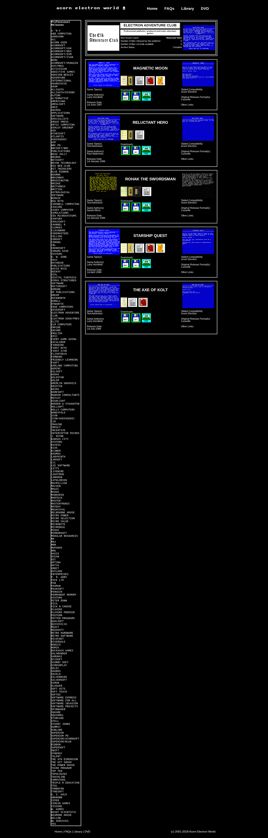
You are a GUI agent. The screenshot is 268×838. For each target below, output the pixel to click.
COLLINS (56, 236)
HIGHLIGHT (58, 401)
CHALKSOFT (58, 221)
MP (52, 539)
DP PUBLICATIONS (63, 292)
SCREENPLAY (59, 665)
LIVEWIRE (57, 471)
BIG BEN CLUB (60, 166)
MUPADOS (56, 547)
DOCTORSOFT (59, 286)
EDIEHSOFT (58, 309)
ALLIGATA (57, 89)
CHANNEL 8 (58, 224)
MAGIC (55, 489)
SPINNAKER (58, 709)
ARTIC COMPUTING (63, 124)
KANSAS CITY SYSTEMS (59, 441)
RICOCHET (57, 638)
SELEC (55, 668)
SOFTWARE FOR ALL (63, 700)
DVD (205, 8)
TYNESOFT (57, 791)
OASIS (55, 553)
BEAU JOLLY (59, 154)
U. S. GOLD (59, 794)
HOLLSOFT (57, 406)
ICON (54, 415)
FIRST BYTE (59, 348)
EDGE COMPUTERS (62, 307)
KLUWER (56, 450)
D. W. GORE (59, 257)
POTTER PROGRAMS (63, 618)
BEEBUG (56, 157)
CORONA (56, 242)
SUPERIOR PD (59, 735)
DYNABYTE (57, 304)
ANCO (54, 107)
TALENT (56, 756)
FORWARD (56, 356)
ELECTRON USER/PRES (65, 318)
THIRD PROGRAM (61, 768)
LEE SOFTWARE (60, 465)
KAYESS (56, 445)
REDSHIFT (57, 630)
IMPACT (56, 427)
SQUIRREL (57, 715)
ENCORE (56, 330)
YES (53, 824)
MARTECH (56, 497)
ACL (53, 39)
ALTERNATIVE (59, 98)
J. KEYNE (57, 436)
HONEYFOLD (58, 412)
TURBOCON (57, 788)
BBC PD (56, 145)
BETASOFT (57, 160)
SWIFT (55, 750)
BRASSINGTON (59, 180)
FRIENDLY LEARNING (64, 359)
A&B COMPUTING (61, 33)
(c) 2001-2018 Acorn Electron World (193, 831)
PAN (53, 583)
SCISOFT (56, 659)
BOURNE (56, 174)
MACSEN (56, 486)
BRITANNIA (58, 186)
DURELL (56, 301)
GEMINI (56, 368)
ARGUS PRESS (59, 121)
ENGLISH (56, 333)
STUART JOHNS (60, 724)
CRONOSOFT (58, 248)
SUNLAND (56, 730)
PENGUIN (56, 591)
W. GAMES (57, 809)
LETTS (55, 468)
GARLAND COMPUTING (64, 365)
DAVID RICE (59, 268)
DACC (54, 260)
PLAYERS (56, 609)
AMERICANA (58, 101)
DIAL (54, 274)
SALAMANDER (59, 653)
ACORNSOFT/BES (61, 51)
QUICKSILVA (59, 624)
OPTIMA (56, 562)
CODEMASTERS (59, 233)
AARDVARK (57, 36)
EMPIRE (56, 327)
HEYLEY (56, 398)
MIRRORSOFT (59, 533)
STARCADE (57, 718)
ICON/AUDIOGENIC (63, 418)
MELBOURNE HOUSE (63, 512)
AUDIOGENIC (59, 139)
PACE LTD (57, 580)
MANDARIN (57, 495)
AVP (53, 142)
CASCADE (56, 207)
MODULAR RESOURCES (64, 536)
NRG (53, 550)
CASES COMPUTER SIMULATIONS (62, 211)
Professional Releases (60, 23)
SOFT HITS (58, 688)
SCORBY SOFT (59, 662)
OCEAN (55, 556)
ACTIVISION (59, 69)
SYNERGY (56, 753)
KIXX (54, 448)
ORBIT (55, 568)
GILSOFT (56, 371)
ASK (53, 130)
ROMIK (55, 647)
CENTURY (56, 218)
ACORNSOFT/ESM (61, 54)
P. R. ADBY (59, 577)
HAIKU (55, 389)
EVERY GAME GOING (63, 339)
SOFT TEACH (59, 691)
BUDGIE (56, 198)
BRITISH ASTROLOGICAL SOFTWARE (60, 192)
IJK (53, 421)
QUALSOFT (57, 621)
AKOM (54, 86)
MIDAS (55, 530)
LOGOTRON (57, 474)
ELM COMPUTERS (61, 324)
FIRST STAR (59, 351)
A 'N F (56, 30)
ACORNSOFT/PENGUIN (64, 63)
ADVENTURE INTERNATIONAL (61, 79)
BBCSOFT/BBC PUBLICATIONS (60, 150)
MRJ (53, 542)
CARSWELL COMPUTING (65, 204)
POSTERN (56, 615)
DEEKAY (56, 271)
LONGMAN (56, 477)
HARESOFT (57, 392)
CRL (53, 245)
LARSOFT (56, 459)
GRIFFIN (56, 386)
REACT (55, 627)
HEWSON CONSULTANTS (65, 395)
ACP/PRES (57, 66)
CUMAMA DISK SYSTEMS (59, 253)
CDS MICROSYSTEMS (63, 215)
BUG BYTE (57, 201)
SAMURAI (56, 656)
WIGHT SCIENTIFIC (63, 812)
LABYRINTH (58, 456)
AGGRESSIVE (59, 83)
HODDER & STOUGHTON (65, 403)
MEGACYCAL (58, 509)
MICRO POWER (59, 515)
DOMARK (56, 289)
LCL (53, 462)
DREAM (55, 295)
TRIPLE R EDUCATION (65, 782)
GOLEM (55, 380)
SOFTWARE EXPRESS (63, 697)
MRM (53, 544)
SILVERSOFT (59, 680)
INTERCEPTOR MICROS (65, 433)
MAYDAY (56, 506)
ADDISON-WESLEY (62, 74)
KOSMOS (56, 453)
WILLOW (56, 818)
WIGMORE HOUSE (61, 815)
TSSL (54, 785)
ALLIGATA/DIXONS (63, 92)
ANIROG (56, 110)
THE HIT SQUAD (61, 762)
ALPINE (56, 95)
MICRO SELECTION (63, 518)
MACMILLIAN (59, 483)
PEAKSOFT (57, 589)
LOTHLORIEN (59, 480)
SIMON (55, 683)
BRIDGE (56, 183)
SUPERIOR (57, 732)
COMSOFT (56, 239)
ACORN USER (59, 42)
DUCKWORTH (58, 298)
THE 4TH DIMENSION (64, 759)
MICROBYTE (58, 524)
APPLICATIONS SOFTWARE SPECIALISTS (60, 116)
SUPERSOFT (58, 747)
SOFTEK (56, 694)
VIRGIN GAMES (60, 803)
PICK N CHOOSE (61, 606)
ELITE (55, 321)
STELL (55, 721)
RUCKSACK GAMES (62, 650)
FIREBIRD (57, 345)
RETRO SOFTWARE (62, 636)
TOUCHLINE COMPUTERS (58, 778)
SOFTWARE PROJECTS (64, 706)
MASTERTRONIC (60, 503)
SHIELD (56, 674)
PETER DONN (59, 600)
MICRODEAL (58, 527)
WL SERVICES (59, 821)
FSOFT (55, 362)
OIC (53, 559)
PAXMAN (56, 586)
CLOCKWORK (58, 230)
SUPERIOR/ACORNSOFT (65, 738)
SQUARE (56, 712)
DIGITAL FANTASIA (63, 277)
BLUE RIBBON (59, 171)
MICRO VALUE (59, 521)
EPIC (54, 336)
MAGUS (55, 492)
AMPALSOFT (58, 104)
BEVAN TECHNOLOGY (63, 163)
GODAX (55, 374)
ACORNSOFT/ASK (61, 48)
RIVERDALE (58, 641)
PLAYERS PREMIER (63, 612)
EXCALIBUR (58, 342)
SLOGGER (56, 685)
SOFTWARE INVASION (64, 703)
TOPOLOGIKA (59, 774)
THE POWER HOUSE (63, 765)
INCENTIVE (58, 430)
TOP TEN (56, 771)
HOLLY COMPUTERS (63, 409)
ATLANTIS (57, 136)
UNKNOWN (56, 797)
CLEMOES (56, 227)
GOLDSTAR (57, 377)
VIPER (55, 800)
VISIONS (56, 806)
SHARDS (56, 671)
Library (187, 8)
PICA (54, 603)
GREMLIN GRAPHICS (63, 383)
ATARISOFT (58, 133)
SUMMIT (56, 727)
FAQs (169, 8)
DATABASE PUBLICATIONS (60, 264)
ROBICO (56, 644)
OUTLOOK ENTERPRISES (59, 573)
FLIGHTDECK (59, 354)
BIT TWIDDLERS (61, 168)
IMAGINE (56, 424)
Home (152, 8)
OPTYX (55, 565)
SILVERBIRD (59, 677)
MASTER (56, 500)
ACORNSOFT (58, 45)
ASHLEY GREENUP (62, 127)
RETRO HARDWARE (62, 633)
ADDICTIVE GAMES (63, 72)
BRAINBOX (57, 177)
